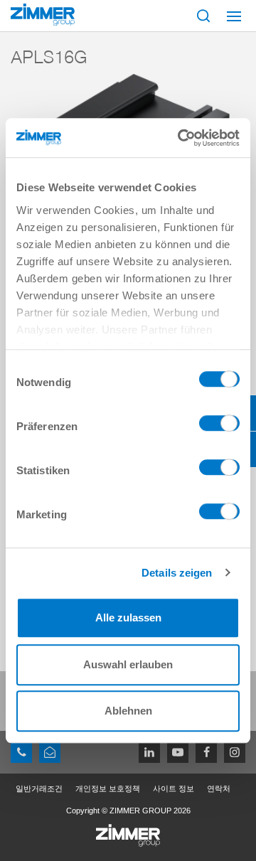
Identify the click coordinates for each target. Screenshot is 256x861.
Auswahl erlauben (128, 664)
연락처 (218, 788)
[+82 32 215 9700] (21, 752)
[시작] (43, 15)
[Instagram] (234, 752)
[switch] (219, 426)
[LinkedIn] (149, 752)
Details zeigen (177, 573)
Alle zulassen (128, 617)
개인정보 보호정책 (107, 788)
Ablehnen (128, 711)
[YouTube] (177, 752)
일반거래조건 (39, 788)
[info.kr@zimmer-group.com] (49, 752)
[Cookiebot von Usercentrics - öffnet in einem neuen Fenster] (181, 138)
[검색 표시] (203, 15)
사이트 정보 (173, 788)
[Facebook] (206, 752)
